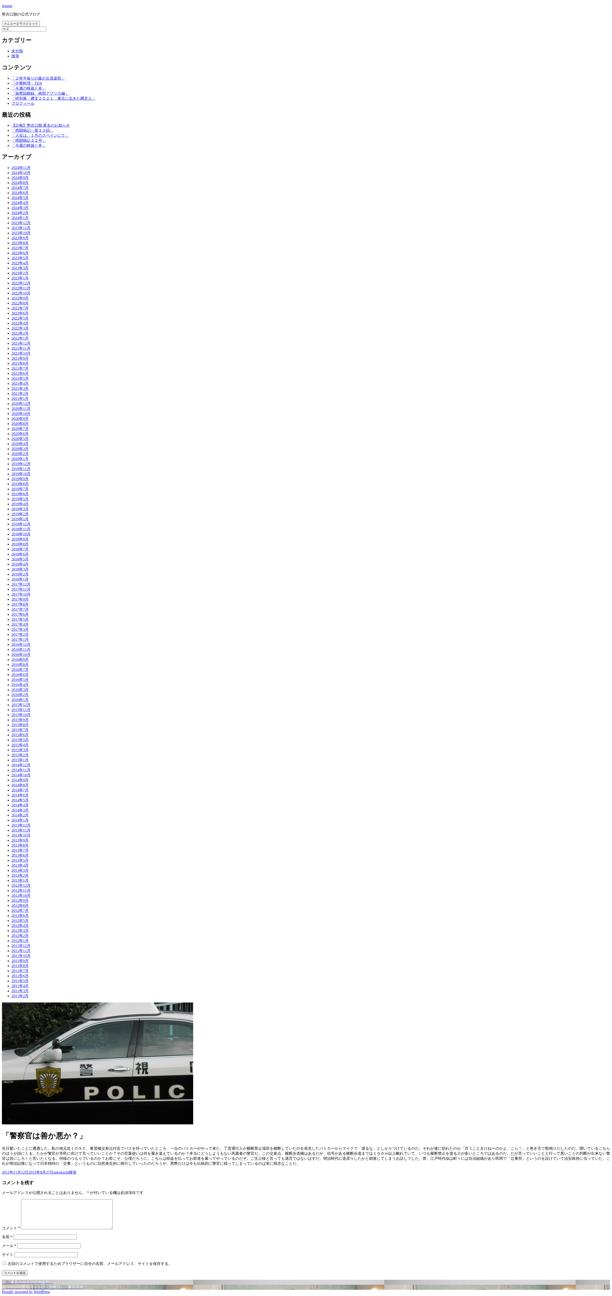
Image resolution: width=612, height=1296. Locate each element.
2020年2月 (20, 454)
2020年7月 (20, 429)
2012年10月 (21, 895)
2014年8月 (20, 785)
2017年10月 (21, 594)
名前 (7, 1237)
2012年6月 (20, 916)
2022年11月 (21, 288)
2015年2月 (20, 755)
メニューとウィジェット (21, 23)
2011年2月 (20, 996)
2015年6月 (20, 735)
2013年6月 (20, 855)
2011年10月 (21, 956)
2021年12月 (21, 343)
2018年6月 (20, 554)
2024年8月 (20, 183)
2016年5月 (20, 680)
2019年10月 (21, 474)
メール (9, 1246)
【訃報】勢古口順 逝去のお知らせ (40, 125)
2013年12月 (21, 825)
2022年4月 (20, 323)
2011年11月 (21, 951)
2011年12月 (21, 946)
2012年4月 (20, 926)
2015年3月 (20, 750)
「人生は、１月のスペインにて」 (40, 135)
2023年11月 (21, 228)
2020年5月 (20, 439)
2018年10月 (21, 534)
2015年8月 (20, 725)
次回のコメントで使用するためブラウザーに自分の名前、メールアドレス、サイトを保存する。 (90, 1264)
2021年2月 (20, 394)
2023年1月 (20, 278)
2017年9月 (20, 599)
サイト (7, 1254)
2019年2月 (20, 514)
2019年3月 (20, 509)
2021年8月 (20, 363)
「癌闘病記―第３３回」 (32, 130)
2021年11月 (21, 348)
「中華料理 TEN (26, 83)
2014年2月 (20, 815)
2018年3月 (20, 569)
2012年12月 (21, 885)
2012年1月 (20, 941)
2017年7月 (20, 609)
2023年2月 (20, 273)
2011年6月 (20, 976)
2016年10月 (21, 655)
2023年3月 (20, 268)
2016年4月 (20, 685)
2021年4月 (20, 383)
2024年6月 (20, 193)
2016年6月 (20, 675)
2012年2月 (20, 936)
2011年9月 (20, 961)
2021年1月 (20, 399)
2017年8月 (20, 604)
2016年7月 (20, 670)
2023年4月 (20, 263)
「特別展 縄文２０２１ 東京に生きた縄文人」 (53, 98)
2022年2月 (20, 333)
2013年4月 (20, 865)
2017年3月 (20, 629)
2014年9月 (20, 780)
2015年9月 (20, 720)
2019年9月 (20, 479)
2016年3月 (20, 690)
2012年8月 (20, 906)
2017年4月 (20, 624)
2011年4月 (20, 986)
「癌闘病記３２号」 (28, 140)
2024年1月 (20, 218)
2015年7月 (20, 730)
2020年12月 (21, 404)
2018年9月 (20, 539)
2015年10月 (21, 715)
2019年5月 (20, 499)
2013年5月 (20, 860)
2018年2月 (20, 574)
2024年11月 (21, 168)
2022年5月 (20, 318)
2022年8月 (20, 303)
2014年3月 (20, 810)
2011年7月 (20, 971)
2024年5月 (20, 198)
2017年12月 (21, 584)
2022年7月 (20, 308)
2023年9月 (20, 238)
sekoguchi (61, 1172)
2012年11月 (21, 890)
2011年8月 (20, 966)
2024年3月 (20, 208)
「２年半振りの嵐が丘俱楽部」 (38, 78)
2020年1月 (20, 459)
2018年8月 (20, 544)
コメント (11, 1228)
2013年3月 (20, 870)
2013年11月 (21, 830)
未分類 (17, 51)
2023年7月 (20, 248)
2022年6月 (20, 313)
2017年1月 (20, 639)
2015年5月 (20, 740)
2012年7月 (20, 911)
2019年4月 (20, 504)
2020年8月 (20, 424)
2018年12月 (21, 524)
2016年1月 (20, 700)
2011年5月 (20, 981)
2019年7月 (20, 489)
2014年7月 (20, 790)
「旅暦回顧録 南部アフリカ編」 (40, 93)
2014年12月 (21, 765)
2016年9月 (20, 660)
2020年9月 (20, 419)
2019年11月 (21, 469)
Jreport (7, 6)
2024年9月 (20, 178)
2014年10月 (21, 775)
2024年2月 (20, 213)
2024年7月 (20, 188)
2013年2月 (20, 875)
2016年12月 (21, 645)
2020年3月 (20, 449)
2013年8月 (20, 845)
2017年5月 (20, 619)
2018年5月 (20, 559)
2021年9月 (20, 358)
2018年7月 (20, 549)
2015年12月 (21, 705)
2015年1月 (20, 760)
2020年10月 (21, 414)
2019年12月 (21, 464)
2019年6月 (20, 494)
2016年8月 (20, 665)
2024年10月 (21, 173)
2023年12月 (21, 223)
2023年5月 (20, 258)
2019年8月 (20, 484)
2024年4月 (20, 203)
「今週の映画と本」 (28, 88)
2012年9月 (20, 900)
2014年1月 (20, 820)
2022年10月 (21, 293)
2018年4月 (20, 564)
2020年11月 (21, 409)
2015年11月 (21, 710)
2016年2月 (20, 695)
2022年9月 (20, 298)
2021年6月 (20, 373)
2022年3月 (20, 328)
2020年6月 (20, 434)
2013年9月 (20, 840)
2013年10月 (21, 835)
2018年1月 (20, 579)
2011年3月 (20, 991)
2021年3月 (20, 389)
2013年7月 (20, 850)
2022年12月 (21, 283)
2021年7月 (20, 368)
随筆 (15, 56)
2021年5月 (20, 378)
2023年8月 (20, 243)
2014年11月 (21, 770)
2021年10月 (21, 353)
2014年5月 (20, 800)
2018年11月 (21, 529)
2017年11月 (21, 589)
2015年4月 (20, 745)
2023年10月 (21, 233)
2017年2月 (20, 634)
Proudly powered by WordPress (26, 1292)
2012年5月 (20, 921)
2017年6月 (20, 614)
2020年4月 (20, 444)
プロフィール (22, 103)
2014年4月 (20, 805)
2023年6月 (20, 253)
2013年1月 (20, 880)
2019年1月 (20, 519)
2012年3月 (20, 931)
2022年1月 (20, 338)
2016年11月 (21, 650)
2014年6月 (20, 795)
